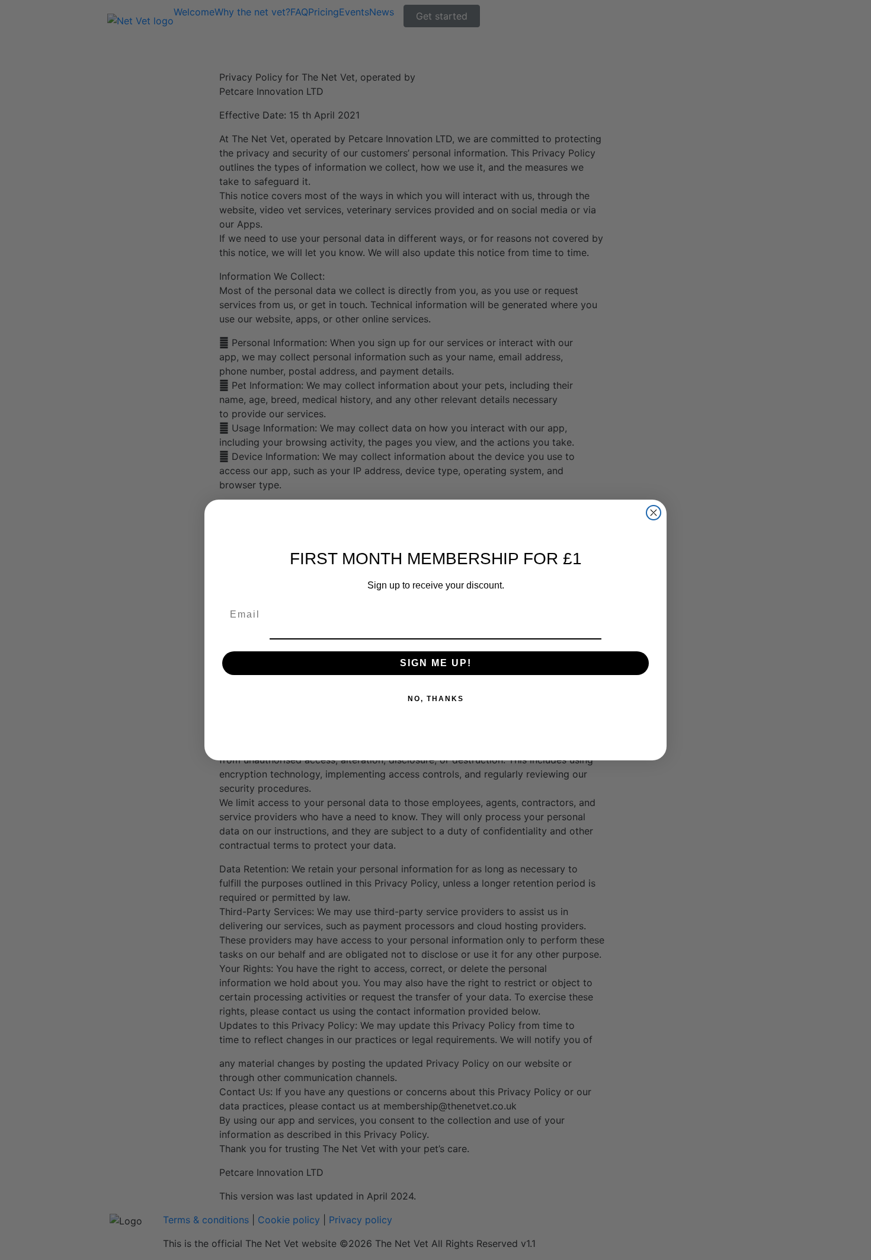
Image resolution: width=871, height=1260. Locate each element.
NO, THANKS (436, 699)
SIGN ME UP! (436, 663)
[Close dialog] (653, 513)
